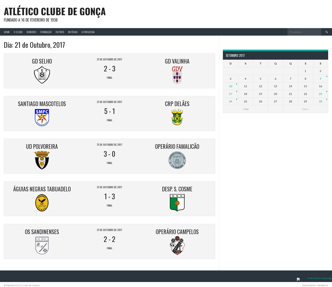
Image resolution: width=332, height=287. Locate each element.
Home (7, 32)
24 (230, 101)
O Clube (18, 32)
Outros (60, 32)
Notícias (73, 32)
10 (230, 86)
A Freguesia (88, 32)
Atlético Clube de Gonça (55, 11)
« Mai (246, 109)
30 (320, 101)
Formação (46, 32)
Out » (305, 109)
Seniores (31, 32)
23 (320, 93)
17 (230, 93)
